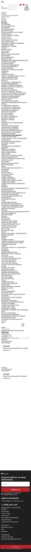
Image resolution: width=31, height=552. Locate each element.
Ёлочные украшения (8, 313)
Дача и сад (5, 229)
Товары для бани (7, 177)
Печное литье (6, 172)
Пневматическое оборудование (13, 94)
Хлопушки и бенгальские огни (12, 319)
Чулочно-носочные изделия (11, 264)
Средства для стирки (9, 222)
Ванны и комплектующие (10, 54)
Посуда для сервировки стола (12, 205)
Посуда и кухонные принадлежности (14, 188)
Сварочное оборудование (10, 96)
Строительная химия (8, 137)
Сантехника (5, 51)
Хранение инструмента (9, 110)
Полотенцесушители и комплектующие (9, 67)
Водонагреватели (7, 57)
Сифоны (4, 73)
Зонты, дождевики (8, 291)
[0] (19, 8)
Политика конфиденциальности (11, 539)
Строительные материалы (9, 15)
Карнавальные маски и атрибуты (13, 316)
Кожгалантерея (7, 292)
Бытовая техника (7, 115)
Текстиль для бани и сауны (11, 258)
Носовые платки (7, 257)
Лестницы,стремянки (9, 90)
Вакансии (4, 531)
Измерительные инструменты (12, 87)
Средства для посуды (9, 221)
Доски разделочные (8, 191)
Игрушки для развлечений (10, 274)
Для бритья (5, 218)
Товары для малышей (9, 283)
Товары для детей (8, 268)
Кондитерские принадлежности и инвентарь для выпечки (13, 193)
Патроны (4, 124)
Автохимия (5, 27)
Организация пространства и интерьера (11, 168)
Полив (3, 238)
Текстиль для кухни (8, 261)
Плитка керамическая (9, 157)
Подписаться (15, 489)
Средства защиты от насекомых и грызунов (14, 248)
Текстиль (4, 255)
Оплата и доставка (7, 537)
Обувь (3, 166)
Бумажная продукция (9, 300)
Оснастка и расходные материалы (14, 93)
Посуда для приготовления (11, 204)
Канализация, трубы (8, 62)
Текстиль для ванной (9, 260)
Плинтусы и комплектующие (11, 155)
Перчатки (4, 171)
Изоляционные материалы (11, 146)
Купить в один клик (15, 550)
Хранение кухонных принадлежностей (15, 211)
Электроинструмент (8, 112)
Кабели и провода (7, 119)
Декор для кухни (7, 190)
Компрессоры (6, 34)
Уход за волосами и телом (10, 224)
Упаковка (4, 186)
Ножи (3, 200)
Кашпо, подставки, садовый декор (13, 233)
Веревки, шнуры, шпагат (10, 163)
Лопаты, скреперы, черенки (11, 91)
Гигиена (4, 216)
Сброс (3, 327)
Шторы (4, 266)
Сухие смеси (5, 17)
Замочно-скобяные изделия (11, 85)
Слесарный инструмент (10, 101)
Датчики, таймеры (8, 118)
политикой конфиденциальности (12, 493)
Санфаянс (5, 71)
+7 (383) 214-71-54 (9, 505)
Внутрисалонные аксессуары (12, 32)
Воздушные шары (7, 269)
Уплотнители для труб (9, 79)
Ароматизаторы (7, 31)
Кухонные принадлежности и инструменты (12, 196)
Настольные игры (7, 41)
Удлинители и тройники (9, 127)
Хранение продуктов (8, 213)
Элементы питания (8, 133)
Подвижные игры (7, 45)
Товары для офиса (8, 303)
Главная (3, 13)
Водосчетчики (6, 59)
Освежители (5, 219)
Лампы (3, 121)
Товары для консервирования (12, 207)
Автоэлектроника (7, 29)
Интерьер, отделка (8, 143)
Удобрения (5, 250)
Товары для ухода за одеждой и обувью (13, 184)
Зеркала (4, 144)
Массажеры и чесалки (9, 40)
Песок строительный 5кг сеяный (15, 376)
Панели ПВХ (5, 154)
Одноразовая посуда (9, 202)
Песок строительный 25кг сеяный (15, 348)
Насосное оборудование (10, 65)
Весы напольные (7, 165)
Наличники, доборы (8, 151)
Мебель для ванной (8, 149)
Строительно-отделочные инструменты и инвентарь (10, 107)
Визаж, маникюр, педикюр (10, 286)
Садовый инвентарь (8, 244)
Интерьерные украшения (10, 314)
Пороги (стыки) (6, 160)
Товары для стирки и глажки (11, 180)
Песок (3, 18)
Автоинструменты (8, 26)
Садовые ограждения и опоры (12, 243)
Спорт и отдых (6, 38)
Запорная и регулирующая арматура (14, 60)
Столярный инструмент (10, 105)
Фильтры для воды (8, 208)
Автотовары (5, 24)
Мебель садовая (7, 235)
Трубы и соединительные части (13, 76)
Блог (2, 529)
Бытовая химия (7, 215)
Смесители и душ (7, 74)
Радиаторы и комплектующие (12, 70)
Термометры (6, 176)
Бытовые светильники (9, 116)
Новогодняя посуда (8, 199)
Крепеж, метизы (7, 88)
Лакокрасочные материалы (11, 141)
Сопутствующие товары (10, 35)
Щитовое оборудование (10, 129)
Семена (4, 246)
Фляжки (4, 210)
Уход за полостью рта (9, 225)
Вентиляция (5, 55)
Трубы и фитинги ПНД (9, 77)
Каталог (3, 14)
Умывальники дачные (9, 252)
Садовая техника (7, 239)
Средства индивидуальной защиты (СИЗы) (14, 103)
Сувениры (5, 296)
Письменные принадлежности (12, 302)
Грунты (4, 232)
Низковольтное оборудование (12, 123)
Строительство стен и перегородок (14, 138)
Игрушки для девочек (9, 271)
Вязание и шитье (7, 288)
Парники (4, 236)
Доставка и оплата (7, 527)
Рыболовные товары (9, 46)
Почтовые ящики (7, 174)
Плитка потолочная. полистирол (13, 158)
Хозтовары (5, 162)
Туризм (4, 48)
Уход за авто (6, 37)
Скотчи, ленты (6, 99)
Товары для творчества (10, 305)
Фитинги (4, 80)
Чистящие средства (8, 227)
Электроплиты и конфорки (11, 132)
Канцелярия (5, 299)
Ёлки (3, 311)
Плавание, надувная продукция (12, 43)
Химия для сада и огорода (10, 254)
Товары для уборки (8, 182)
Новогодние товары (8, 308)
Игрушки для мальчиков (10, 272)
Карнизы (4, 147)
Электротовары (7, 113)
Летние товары (7, 277)
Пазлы (3, 280)
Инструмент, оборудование (11, 82)
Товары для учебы (8, 307)
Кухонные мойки (7, 63)
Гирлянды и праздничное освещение (14, 310)
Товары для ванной (8, 179)
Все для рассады (7, 230)
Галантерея (5, 285)
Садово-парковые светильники (12, 241)
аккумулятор (12, 330)
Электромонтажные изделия (12, 130)
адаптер (21, 330)
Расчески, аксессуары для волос (13, 294)
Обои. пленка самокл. (9, 152)
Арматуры (5, 52)
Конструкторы (6, 275)
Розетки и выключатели (10, 126)
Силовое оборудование (9, 98)
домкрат (4, 330)
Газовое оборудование (9, 84)
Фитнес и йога (6, 49)
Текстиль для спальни (9, 263)
